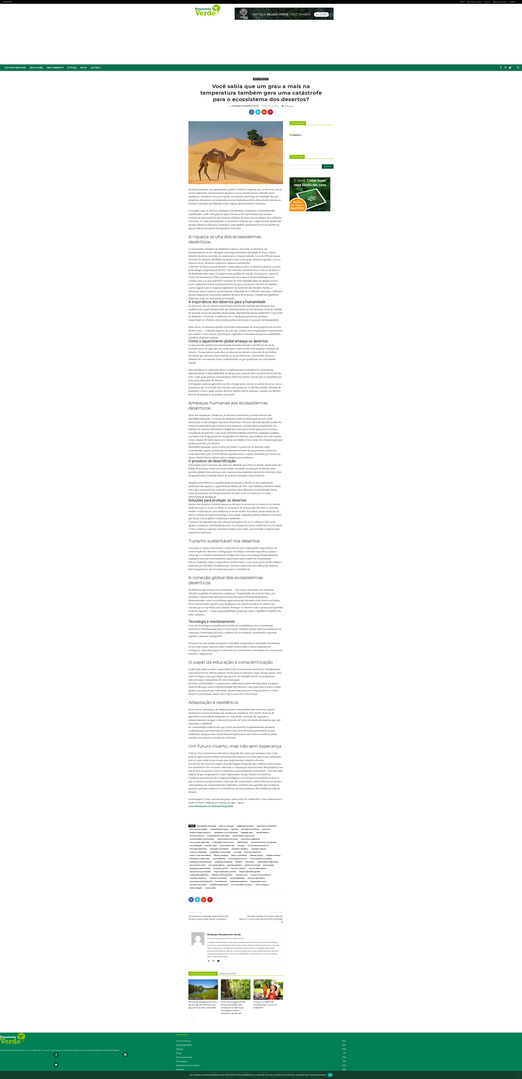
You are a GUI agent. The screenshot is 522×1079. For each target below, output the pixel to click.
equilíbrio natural (258, 849)
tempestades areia (258, 881)
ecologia (241, 845)
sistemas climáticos (198, 878)
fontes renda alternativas (200, 855)
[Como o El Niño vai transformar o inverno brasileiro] (268, 989)
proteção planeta (221, 868)
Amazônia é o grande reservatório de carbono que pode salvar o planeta (208, 917)
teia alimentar (221, 881)
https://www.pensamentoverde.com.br (225, 938)
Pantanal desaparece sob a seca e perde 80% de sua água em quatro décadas (203, 1005)
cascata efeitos (262, 832)
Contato (512, 2)
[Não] (518, 1075)
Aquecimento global (198, 829)
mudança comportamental (201, 862)
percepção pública (216, 865)
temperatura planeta (238, 881)
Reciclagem (36, 67)
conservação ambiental (199, 842)
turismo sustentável (198, 885)
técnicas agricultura (256, 878)
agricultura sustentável (267, 826)
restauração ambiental (199, 875)
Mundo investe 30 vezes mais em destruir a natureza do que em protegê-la (261, 919)
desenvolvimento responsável (263, 842)
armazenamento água (219, 829)
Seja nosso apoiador (500, 2)
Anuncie (487, 2)
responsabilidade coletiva (225, 872)
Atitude (72, 67)
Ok (330, 1075)
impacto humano (273, 855)
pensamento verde (198, 865)
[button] (518, 68)
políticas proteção (252, 865)
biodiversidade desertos (200, 832)
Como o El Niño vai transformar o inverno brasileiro (265, 1005)
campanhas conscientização (226, 832)
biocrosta (266, 829)
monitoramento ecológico (261, 859)
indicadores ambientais (200, 859)
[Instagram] (505, 67)
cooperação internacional (223, 842)
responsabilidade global (249, 872)
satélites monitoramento (222, 875)
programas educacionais (200, 868)
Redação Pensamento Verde (245, 106)
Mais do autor (227, 974)
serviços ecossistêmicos (260, 875)
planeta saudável (234, 865)
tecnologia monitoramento (201, 881)
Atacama (234, 829)
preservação (268, 865)
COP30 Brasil (242, 842)
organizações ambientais (267, 862)
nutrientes (249, 862)
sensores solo (241, 875)
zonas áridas (210, 888)
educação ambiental (198, 849)
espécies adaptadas (198, 852)
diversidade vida (227, 845)
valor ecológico (262, 885)
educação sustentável (219, 849)
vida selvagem (196, 888)
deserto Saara (211, 845)
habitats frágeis (256, 855)
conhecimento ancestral (227, 839)
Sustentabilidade (15, 67)
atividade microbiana (250, 829)
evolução (237, 852)
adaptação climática (245, 826)
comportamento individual (218, 836)
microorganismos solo (237, 859)
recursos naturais (238, 868)
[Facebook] (501, 67)
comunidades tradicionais (243, 836)
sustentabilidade (237, 878)
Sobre (462, 2)
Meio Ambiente (55, 67)
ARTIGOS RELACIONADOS (203, 974)
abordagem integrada (206, 826)
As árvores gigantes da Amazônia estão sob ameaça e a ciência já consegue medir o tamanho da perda (233, 1008)
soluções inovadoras (218, 878)
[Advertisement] (261, 44)
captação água (247, 832)
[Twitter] (510, 67)
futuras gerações (221, 855)
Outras (95, 67)
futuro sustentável (239, 855)
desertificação (196, 845)
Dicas (83, 67)
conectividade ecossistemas (202, 839)
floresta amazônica (252, 852)
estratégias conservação (220, 852)
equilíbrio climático (240, 849)
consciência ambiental (250, 839)
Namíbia (238, 862)
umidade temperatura (219, 885)
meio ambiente (219, 859)
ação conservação (226, 826)
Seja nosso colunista (474, 2)
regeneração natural (257, 868)
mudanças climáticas (223, 862)
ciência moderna (197, 836)
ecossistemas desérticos (258, 845)
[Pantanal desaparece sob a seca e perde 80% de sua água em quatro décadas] (203, 989)
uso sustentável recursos (242, 885)
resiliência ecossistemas (200, 872)
